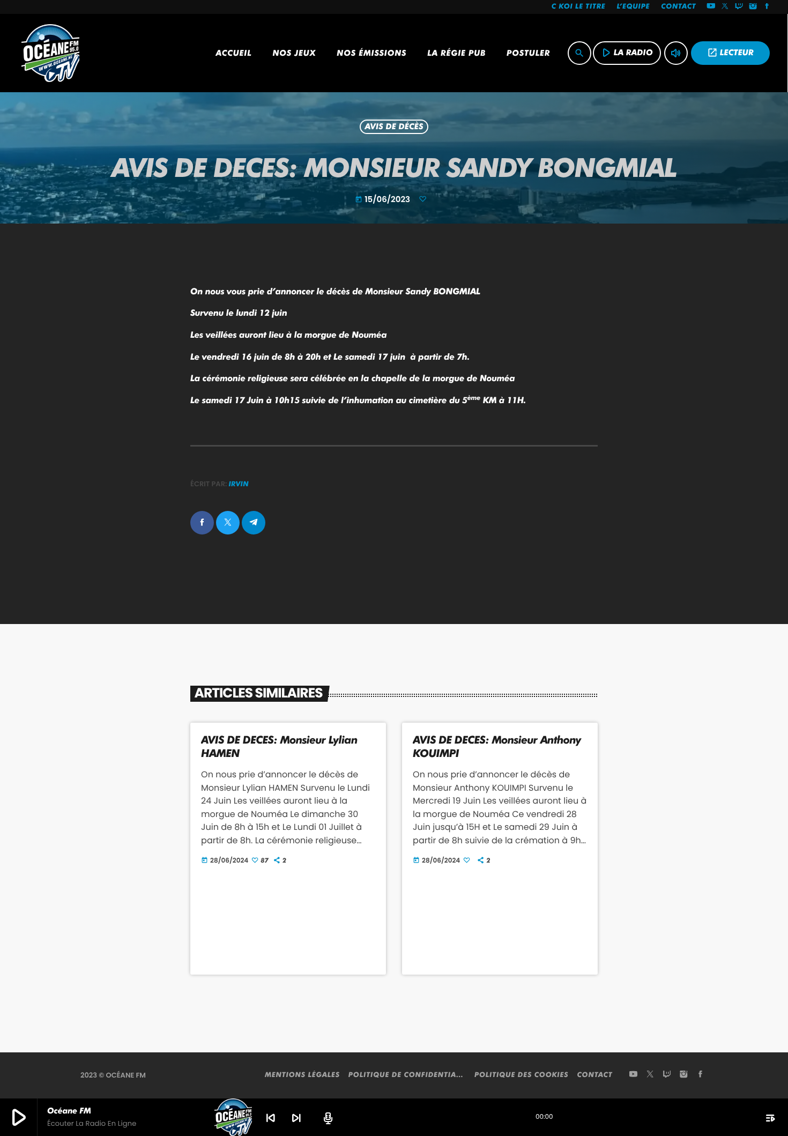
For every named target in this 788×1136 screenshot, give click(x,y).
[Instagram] (753, 7)
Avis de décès (394, 127)
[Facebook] (767, 7)
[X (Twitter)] (725, 7)
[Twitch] (739, 7)
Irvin (239, 484)
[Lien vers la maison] (50, 53)
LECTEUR (730, 52)
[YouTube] (711, 7)
